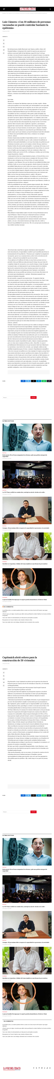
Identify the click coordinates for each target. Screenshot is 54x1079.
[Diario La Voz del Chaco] (28, 9)
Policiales (4, 597)
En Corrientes (8, 607)
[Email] (3, 46)
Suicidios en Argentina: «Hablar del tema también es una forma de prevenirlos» (25, 564)
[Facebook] (3, 40)
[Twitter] (3, 43)
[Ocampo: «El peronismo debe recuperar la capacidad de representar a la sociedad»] (27, 510)
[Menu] (4, 9)
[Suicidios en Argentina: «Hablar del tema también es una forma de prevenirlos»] (27, 546)
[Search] (50, 9)
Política (4, 452)
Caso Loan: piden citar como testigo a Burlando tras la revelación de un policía (20, 622)
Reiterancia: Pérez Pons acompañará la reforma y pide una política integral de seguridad (24, 455)
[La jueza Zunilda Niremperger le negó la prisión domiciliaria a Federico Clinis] (27, 582)
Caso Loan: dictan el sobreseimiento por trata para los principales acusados (20, 617)
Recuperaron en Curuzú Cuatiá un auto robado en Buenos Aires (17, 619)
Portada (4, 13)
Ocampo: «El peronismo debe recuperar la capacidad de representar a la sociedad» (25, 528)
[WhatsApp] (3, 53)
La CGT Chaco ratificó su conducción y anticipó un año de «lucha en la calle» (23, 492)
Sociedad (4, 561)
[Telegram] (3, 50)
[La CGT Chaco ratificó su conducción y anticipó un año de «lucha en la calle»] (27, 474)
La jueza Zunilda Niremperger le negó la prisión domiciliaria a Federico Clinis (24, 599)
